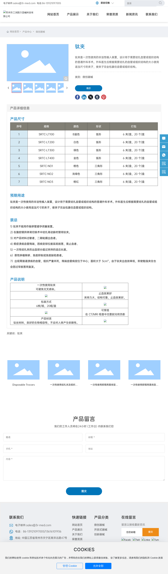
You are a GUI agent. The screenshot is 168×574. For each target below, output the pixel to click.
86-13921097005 (51, 3)
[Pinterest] (103, 97)
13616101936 (53, 531)
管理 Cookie (70, 565)
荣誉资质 (77, 539)
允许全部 (98, 565)
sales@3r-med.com (24, 3)
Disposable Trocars (23, 384)
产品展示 (77, 529)
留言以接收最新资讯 (133, 524)
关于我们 (77, 534)
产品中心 (27, 31)
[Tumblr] (97, 97)
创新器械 (99, 534)
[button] (77, 398)
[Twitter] (90, 97)
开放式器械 (100, 529)
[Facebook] (77, 97)
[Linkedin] (84, 97)
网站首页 (77, 525)
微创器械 (40, 31)
